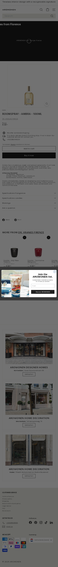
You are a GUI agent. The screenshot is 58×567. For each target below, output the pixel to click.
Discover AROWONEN (43, 292)
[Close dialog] (55, 271)
